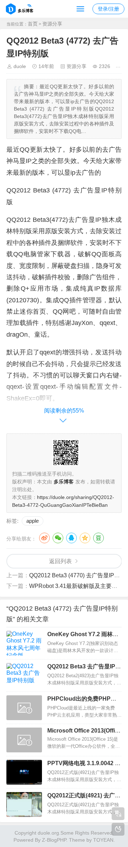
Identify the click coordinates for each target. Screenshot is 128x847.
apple (32, 521)
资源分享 (52, 24)
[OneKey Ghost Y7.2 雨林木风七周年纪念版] (24, 643)
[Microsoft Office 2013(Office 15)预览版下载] (24, 740)
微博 (44, 538)
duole (20, 66)
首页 (33, 24)
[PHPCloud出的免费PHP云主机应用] (24, 707)
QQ (71, 538)
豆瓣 (98, 538)
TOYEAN (103, 840)
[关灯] (118, 829)
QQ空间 (85, 538)
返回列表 (60, 561)
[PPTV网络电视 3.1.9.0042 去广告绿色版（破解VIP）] (24, 772)
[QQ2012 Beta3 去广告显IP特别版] (24, 675)
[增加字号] (120, 66)
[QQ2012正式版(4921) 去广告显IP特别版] (24, 804)
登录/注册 (108, 9)
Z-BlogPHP (54, 840)
